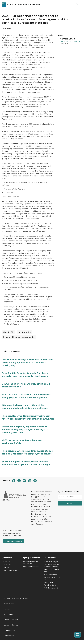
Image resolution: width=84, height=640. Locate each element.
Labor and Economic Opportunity (19, 337)
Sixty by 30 (8, 332)
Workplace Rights (50, 585)
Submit (70, 503)
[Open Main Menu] (81, 4)
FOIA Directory (9, 630)
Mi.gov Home (9, 604)
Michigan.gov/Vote (13, 541)
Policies (7, 609)
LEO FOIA (5, 567)
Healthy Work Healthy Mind (52, 570)
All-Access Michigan (51, 562)
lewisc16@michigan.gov (70, 41)
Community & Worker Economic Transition (51, 566)
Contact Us (6, 562)
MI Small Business (50, 574)
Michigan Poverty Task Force (52, 578)
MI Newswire (25, 332)
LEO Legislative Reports (10, 570)
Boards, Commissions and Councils (30, 563)
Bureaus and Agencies (31, 567)
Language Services (11, 625)
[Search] (77, 4)
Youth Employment (51, 588)
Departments (9, 636)
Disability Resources (11, 620)
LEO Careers (6, 564)
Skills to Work (48, 582)
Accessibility (8, 614)
